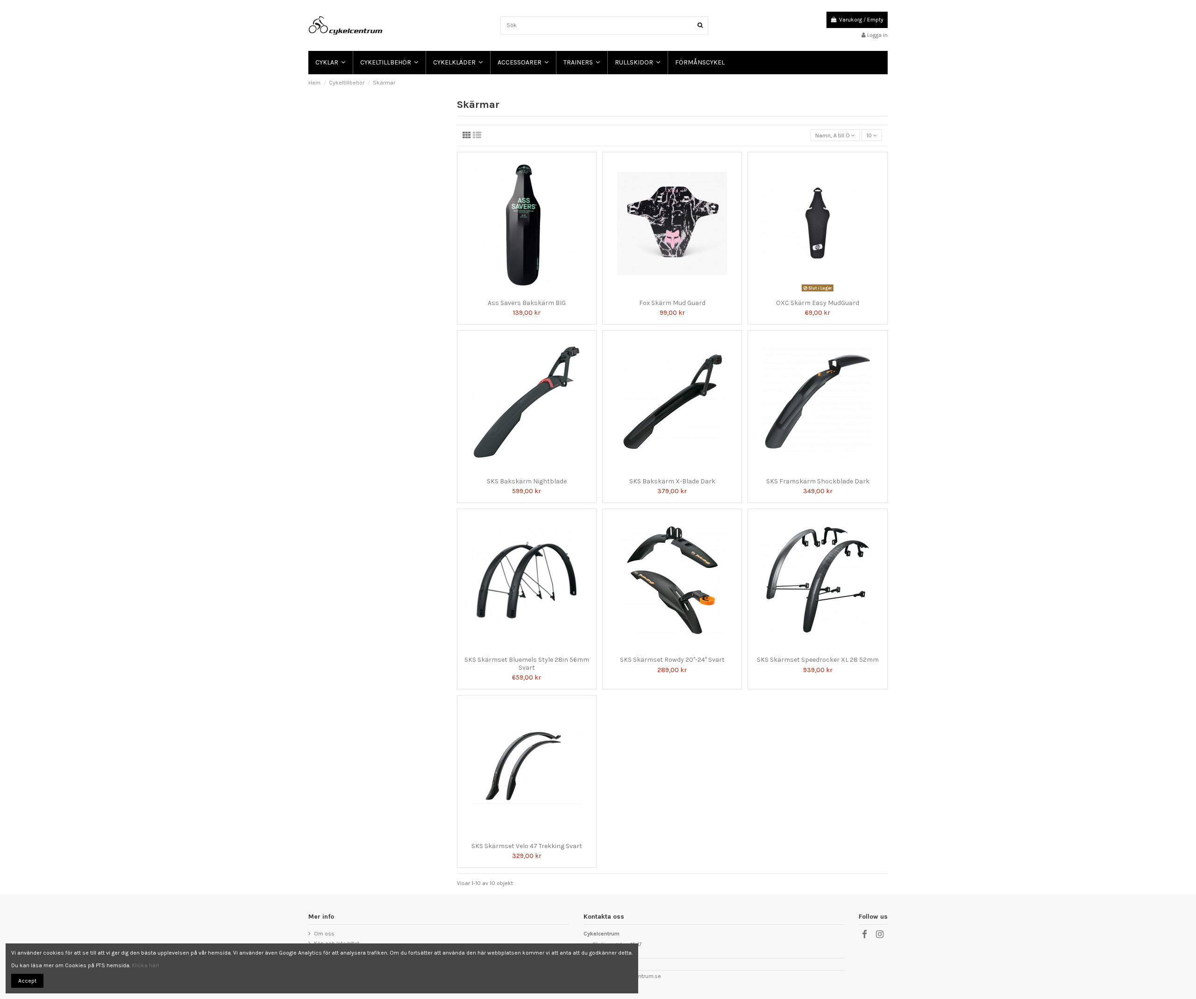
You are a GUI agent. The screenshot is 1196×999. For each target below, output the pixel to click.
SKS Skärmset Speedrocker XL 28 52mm (818, 660)
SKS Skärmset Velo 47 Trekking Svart (526, 846)
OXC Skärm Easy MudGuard (817, 303)
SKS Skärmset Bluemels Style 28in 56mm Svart (526, 664)
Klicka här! (145, 965)
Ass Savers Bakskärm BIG (527, 303)
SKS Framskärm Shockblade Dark (817, 481)
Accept (27, 981)
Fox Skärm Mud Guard (672, 303)
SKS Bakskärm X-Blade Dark (672, 481)
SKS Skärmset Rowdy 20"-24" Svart (672, 660)
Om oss (324, 933)
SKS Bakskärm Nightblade (527, 481)
